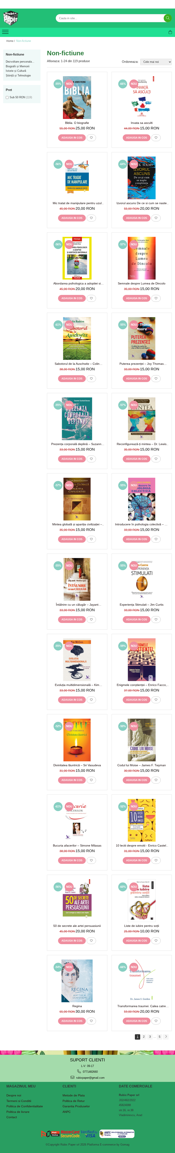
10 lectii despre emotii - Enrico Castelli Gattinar (141, 845)
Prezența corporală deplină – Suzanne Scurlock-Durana (77, 444)
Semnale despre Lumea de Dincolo (141, 283)
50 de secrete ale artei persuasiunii (77, 925)
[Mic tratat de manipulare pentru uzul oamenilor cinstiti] (77, 178)
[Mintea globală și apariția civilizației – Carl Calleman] (77, 499)
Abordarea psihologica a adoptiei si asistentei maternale (77, 283)
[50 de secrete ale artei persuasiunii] (77, 900)
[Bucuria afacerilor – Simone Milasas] (77, 820)
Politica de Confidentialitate (24, 1106)
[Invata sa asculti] (142, 97)
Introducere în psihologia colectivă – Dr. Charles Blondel (141, 524)
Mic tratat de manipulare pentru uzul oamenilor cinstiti (77, 203)
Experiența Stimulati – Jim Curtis (141, 604)
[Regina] (77, 981)
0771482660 (90, 1071)
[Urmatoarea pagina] (166, 1037)
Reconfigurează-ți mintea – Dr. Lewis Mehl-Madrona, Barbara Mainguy (141, 444)
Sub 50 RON (17, 97)
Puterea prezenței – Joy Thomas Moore (142, 363)
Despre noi (13, 1095)
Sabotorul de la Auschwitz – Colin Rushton (77, 363)
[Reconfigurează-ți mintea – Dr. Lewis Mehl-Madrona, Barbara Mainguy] (142, 418)
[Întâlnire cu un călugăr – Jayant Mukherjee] (77, 579)
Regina (77, 1006)
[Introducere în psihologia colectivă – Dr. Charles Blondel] (142, 499)
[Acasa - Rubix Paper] (24, 18)
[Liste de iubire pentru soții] (142, 900)
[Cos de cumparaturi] (170, 32)
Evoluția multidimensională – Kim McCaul (77, 685)
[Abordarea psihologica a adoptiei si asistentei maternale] (77, 258)
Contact (11, 1117)
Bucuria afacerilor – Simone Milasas (77, 845)
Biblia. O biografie (77, 123)
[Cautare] (168, 18)
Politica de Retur (74, 1101)
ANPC (67, 1111)
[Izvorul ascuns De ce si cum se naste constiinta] (142, 178)
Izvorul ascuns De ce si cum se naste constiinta (142, 203)
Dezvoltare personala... (20, 61)
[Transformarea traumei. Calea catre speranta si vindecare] (142, 981)
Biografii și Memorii (17, 66)
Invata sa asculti (142, 123)
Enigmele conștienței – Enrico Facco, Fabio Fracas (142, 685)
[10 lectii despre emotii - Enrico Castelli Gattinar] (142, 820)
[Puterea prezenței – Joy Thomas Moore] (142, 338)
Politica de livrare (17, 1111)
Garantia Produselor (76, 1106)
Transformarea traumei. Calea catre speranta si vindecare (141, 1006)
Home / (10, 41)
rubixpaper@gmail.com (90, 1077)
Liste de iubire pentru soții (141, 925)
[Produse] (6, 33)
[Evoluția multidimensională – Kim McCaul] (77, 659)
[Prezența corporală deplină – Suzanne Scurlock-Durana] (77, 418)
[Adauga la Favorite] (91, 137)
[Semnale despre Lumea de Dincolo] (142, 258)
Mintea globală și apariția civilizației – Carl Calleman (77, 524)
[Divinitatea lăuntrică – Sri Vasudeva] (77, 740)
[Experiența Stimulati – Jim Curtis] (142, 579)
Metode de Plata (74, 1095)
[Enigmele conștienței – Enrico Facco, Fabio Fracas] (142, 659)
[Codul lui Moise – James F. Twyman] (142, 740)
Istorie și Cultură (16, 70)
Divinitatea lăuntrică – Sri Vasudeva (77, 765)
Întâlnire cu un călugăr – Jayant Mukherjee (77, 604)
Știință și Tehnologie (18, 75)
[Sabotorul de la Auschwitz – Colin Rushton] (77, 338)
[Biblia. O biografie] (77, 97)
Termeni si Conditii (18, 1101)
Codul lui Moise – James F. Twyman (141, 765)
